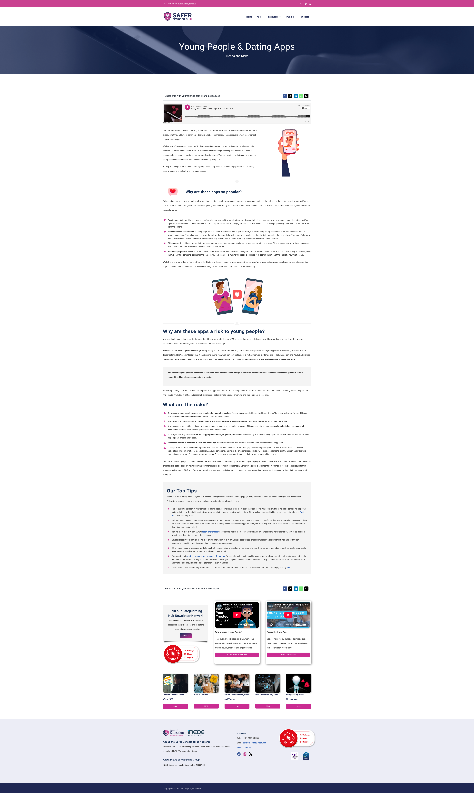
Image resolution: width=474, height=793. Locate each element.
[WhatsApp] (301, 96)
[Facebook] (285, 96)
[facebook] (301, 4)
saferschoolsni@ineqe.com (187, 4)
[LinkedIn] (295, 96)
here (288, 567)
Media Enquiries (244, 747)
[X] (290, 96)
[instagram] (306, 4)
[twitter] (310, 4)
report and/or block (210, 532)
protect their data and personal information (206, 556)
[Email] (306, 96)
